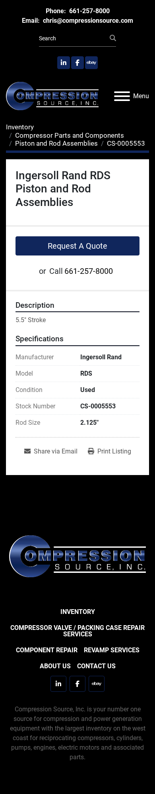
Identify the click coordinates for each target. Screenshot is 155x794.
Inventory (77, 612)
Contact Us (96, 666)
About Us (55, 666)
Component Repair (47, 650)
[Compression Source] (77, 556)
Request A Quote (77, 246)
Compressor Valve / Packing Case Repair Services (77, 631)
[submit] (113, 38)
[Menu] (122, 96)
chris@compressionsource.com (87, 20)
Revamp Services (112, 650)
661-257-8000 (89, 11)
